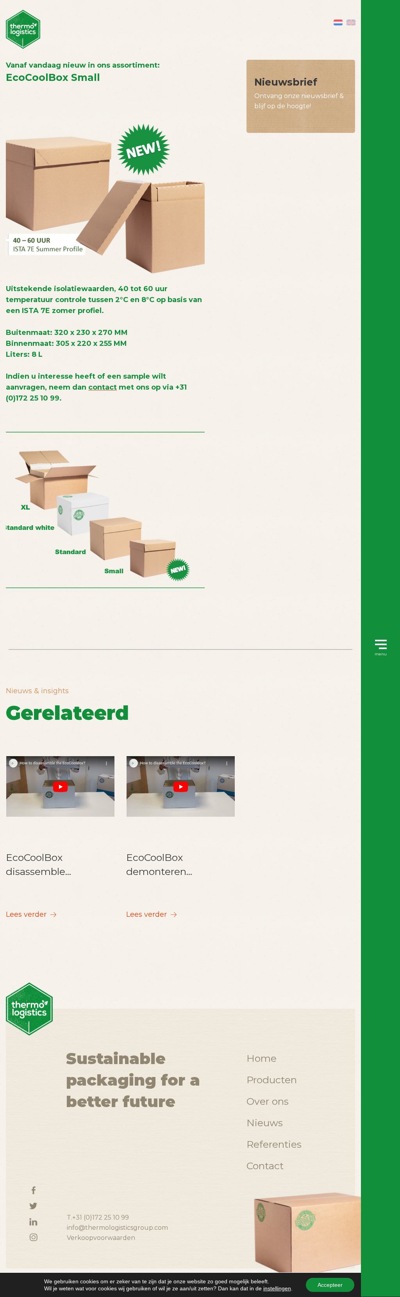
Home (261, 1058)
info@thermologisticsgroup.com (117, 1227)
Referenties (274, 1144)
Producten (271, 1080)
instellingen (277, 1288)
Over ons (267, 1101)
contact (102, 387)
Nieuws (264, 1123)
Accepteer (330, 1285)
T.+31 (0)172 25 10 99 (98, 1217)
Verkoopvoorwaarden (101, 1238)
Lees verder (27, 914)
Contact (265, 1166)
